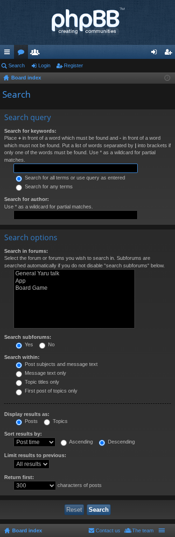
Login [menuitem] (156, 54)
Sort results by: (23, 434)
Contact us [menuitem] (108, 530)
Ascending (80, 441)
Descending (120, 441)
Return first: (19, 477)
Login (44, 65)
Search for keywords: (30, 131)
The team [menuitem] (143, 530)
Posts (30, 421)
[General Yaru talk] (74, 273)
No (51, 344)
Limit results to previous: (35, 455)
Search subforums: (27, 337)
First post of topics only (50, 391)
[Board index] (87, 22)
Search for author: (26, 199)
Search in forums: (26, 251)
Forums (23, 54)
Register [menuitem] (170, 54)
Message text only (44, 373)
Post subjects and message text (60, 364)
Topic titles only (41, 382)
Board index (27, 530)
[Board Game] (74, 288)
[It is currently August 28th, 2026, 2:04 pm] (167, 78)
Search (16, 65)
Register (73, 65)
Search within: (22, 357)
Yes (28, 344)
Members (37, 54)
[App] (74, 281)
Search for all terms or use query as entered (74, 177)
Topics (59, 421)
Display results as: (26, 414)
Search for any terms (48, 186)
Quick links (9, 54)
